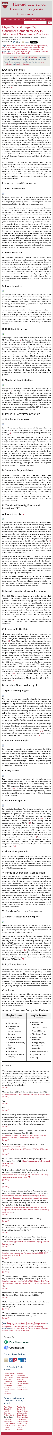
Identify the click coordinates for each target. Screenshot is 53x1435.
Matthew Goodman (41, 51)
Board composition (13, 46)
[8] (9, 641)
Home (4, 19)
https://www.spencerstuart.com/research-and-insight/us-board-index (26, 1094)
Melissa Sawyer (7, 53)
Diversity (36, 47)
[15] (41, 818)
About (10, 19)
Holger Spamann (23, 1384)
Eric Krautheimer (27, 51)
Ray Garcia (21, 1407)
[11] (13, 680)
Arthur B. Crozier (9, 1423)
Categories (26, 19)
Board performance (40, 46)
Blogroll (41, 19)
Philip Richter (21, 1419)
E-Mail (26, 42)
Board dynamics (27, 46)
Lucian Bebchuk (9, 1373)
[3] (11, 391)
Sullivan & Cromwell (21, 53)
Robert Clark (8, 1375)
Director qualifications (24, 47)
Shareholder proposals (20, 49)
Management (6, 49)
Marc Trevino (21, 1425)
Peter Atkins (8, 1407)
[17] (35, 837)
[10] (13, 673)
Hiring (34, 19)
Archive (17, 19)
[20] (23, 959)
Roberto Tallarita (22, 1390)
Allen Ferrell (8, 1384)
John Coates (8, 1377)
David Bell (7, 1409)
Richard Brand (9, 1415)
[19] (25, 950)
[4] (10, 433)
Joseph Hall (21, 1409)
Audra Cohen (15, 51)
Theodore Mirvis (22, 1417)
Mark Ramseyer (22, 1377)
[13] (38, 735)
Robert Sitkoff (21, 1382)
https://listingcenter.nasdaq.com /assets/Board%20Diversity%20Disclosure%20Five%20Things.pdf (25, 1148)
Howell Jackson (9, 1390)
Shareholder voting (36, 49)
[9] (38, 666)
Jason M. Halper (22, 1411)
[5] (23, 513)
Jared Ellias (8, 1382)
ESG (42, 47)
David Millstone (22, 1415)
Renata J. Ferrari (9, 1425)
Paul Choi (7, 1419)
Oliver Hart (7, 1388)
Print (19, 42)
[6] (50, 541)
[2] (20, 340)
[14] (13, 788)
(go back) (5, 1087)
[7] (40, 586)
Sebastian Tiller (22, 1423)
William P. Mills (22, 1413)
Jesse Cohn (8, 1421)
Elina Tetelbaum (22, 1421)
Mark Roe (20, 1380)
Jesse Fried (8, 1386)
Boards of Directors (9, 47)
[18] (14, 846)
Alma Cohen (8, 1380)
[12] (41, 731)
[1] (12, 87)
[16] (29, 823)
